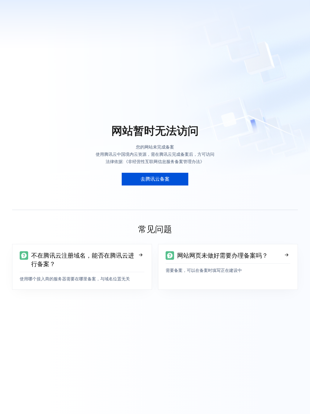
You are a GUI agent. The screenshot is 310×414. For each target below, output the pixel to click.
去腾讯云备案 (155, 179)
